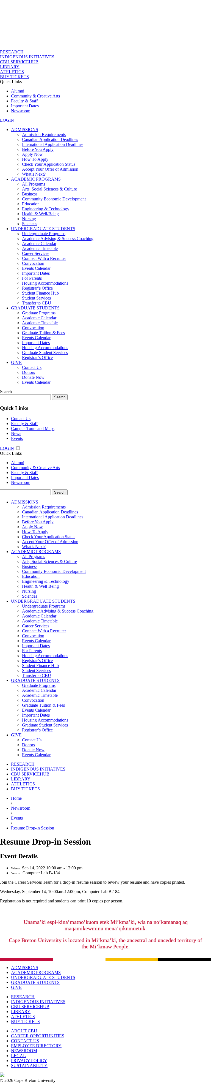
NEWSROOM (24, 1050)
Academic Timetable (40, 248)
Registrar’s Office (37, 288)
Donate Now (33, 377)
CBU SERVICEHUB (19, 61)
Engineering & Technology (45, 208)
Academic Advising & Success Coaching (57, 238)
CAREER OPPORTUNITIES (37, 1035)
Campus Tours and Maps (32, 428)
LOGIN (7, 120)
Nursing (29, 218)
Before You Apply (38, 149)
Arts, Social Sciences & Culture (49, 189)
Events (17, 438)
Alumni (17, 91)
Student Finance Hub (40, 293)
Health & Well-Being (40, 213)
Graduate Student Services (45, 352)
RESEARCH (12, 52)
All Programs (33, 184)
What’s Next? (34, 174)
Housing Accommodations (45, 283)
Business (29, 194)
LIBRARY (10, 66)
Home (16, 798)
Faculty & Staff (24, 101)
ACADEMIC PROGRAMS (36, 179)
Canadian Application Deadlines (50, 139)
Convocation (33, 263)
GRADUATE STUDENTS (35, 308)
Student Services (36, 298)
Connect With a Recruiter (44, 258)
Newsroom (20, 110)
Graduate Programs (38, 313)
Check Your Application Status (48, 164)
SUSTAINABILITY (29, 1065)
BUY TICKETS (14, 76)
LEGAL (18, 1055)
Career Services (35, 253)
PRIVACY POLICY (29, 1060)
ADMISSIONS (24, 129)
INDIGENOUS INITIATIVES (27, 57)
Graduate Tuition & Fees (43, 332)
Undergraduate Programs (43, 233)
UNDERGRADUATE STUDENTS (43, 228)
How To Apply (35, 159)
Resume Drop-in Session (32, 828)
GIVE (16, 362)
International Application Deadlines (52, 144)
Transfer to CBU (36, 303)
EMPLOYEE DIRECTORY (36, 1045)
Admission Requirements (44, 134)
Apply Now (32, 154)
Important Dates (25, 106)
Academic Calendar (39, 243)
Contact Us (31, 367)
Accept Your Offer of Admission (50, 169)
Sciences (29, 223)
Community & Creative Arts (35, 96)
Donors (28, 372)
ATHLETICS (12, 71)
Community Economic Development (54, 199)
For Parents (32, 278)
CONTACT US (25, 1040)
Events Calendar (36, 268)
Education (31, 204)
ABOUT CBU (24, 1030)
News (16, 433)
